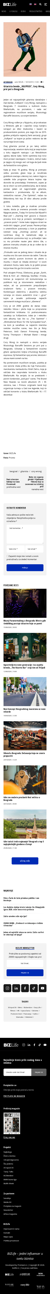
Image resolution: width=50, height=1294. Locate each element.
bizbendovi (28, 1007)
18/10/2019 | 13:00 (32, 82)
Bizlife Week (9, 1183)
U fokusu (13, 11)
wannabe (19, 1017)
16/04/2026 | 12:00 (10, 716)
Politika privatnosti (11, 1240)
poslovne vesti (16, 1014)
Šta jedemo (8, 1163)
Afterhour (8, 82)
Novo (4, 11)
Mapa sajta (8, 1236)
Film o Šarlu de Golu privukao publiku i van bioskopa (21, 899)
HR (18, 1011)
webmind (28, 1017)
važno (35, 1014)
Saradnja (7, 1198)
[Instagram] (7, 988)
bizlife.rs (15, 1268)
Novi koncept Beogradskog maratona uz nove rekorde (25, 710)
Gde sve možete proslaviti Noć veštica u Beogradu (22, 798)
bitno (20, 1007)
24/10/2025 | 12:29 (10, 760)
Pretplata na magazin (12, 1206)
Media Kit (7, 1202)
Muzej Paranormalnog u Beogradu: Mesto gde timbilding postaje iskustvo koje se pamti (25, 622)
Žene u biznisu (9, 1156)
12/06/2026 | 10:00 (10, 671)
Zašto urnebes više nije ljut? (15, 916)
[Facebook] (25, 988)
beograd (13, 471)
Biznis (23, 11)
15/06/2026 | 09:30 (10, 627)
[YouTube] (42, 988)
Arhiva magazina (10, 1214)
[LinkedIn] (16, 988)
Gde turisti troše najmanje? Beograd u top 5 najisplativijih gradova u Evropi (24, 843)
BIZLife (21, 82)
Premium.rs (22, 1265)
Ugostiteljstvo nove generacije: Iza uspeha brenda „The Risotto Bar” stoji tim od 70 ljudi (24, 666)
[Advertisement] (25, 424)
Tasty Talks (8, 1171)
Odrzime (35, 1011)
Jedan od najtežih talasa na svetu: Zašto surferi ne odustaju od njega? (24, 933)
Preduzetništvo (35, 11)
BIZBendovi (8, 1175)
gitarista (24, 471)
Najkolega (8, 1152)
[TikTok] (34, 988)
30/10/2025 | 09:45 (10, 804)
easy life (37, 1007)
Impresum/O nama (11, 1229)
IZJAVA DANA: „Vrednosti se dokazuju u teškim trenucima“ (23, 924)
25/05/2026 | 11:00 (10, 848)
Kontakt (7, 1232)
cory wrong (36, 471)
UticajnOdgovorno (11, 1160)
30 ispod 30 (12, 1007)
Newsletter (8, 1210)
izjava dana (25, 1011)
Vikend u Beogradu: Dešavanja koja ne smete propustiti (24, 754)
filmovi (12, 1011)
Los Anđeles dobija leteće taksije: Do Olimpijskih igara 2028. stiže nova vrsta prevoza (24, 908)
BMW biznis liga (10, 1179)
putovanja (27, 1014)
